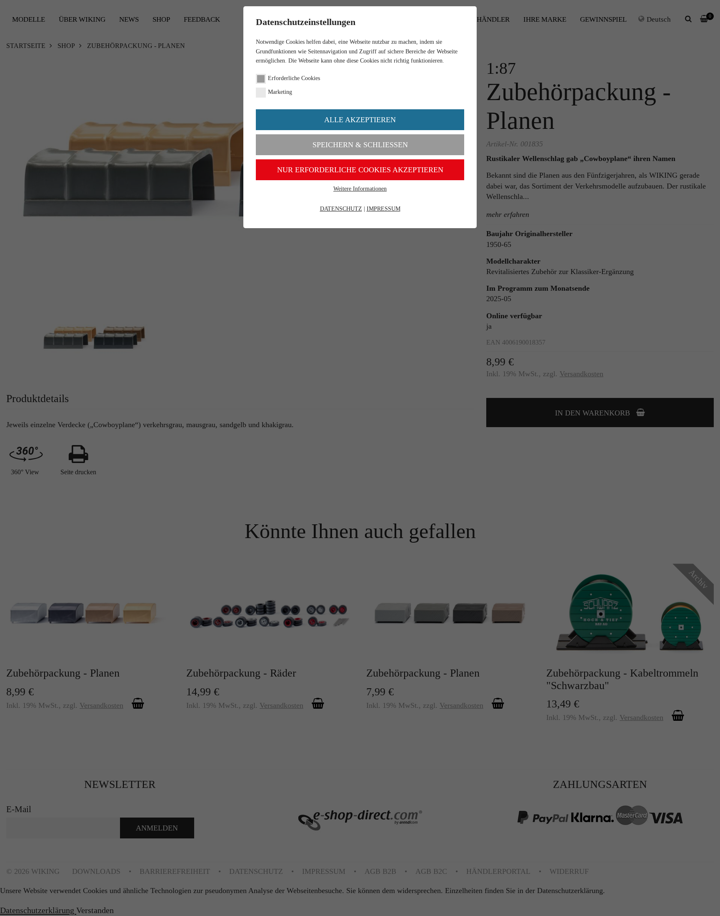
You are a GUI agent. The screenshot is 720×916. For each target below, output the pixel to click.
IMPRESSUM (383, 209)
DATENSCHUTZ (341, 209)
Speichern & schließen (360, 145)
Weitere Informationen (360, 189)
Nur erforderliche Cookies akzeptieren (360, 170)
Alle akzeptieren (360, 120)
